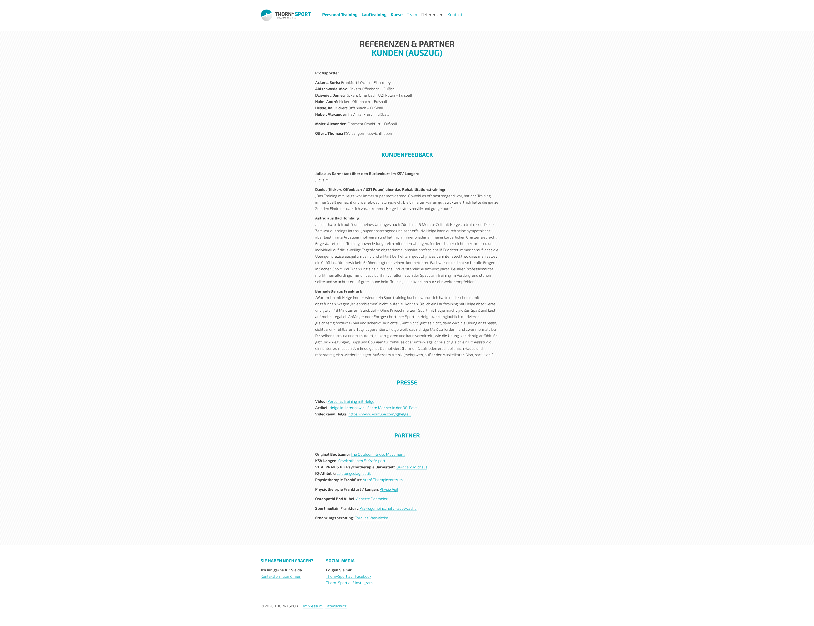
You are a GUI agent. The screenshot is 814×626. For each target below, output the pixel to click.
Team (412, 14)
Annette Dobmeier (371, 498)
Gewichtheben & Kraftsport (361, 460)
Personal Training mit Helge (351, 401)
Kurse (397, 14)
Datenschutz (336, 606)
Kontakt (454, 14)
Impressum (313, 606)
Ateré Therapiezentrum (383, 479)
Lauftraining (374, 14)
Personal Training (340, 14)
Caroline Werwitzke (371, 517)
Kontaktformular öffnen (281, 576)
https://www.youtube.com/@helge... (379, 414)
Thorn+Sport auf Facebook (348, 576)
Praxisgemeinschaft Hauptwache (388, 508)
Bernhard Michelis (411, 467)
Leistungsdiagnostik (354, 473)
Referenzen (432, 14)
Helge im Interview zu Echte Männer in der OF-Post (373, 407)
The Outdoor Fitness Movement (378, 454)
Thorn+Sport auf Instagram (349, 582)
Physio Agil (389, 489)
